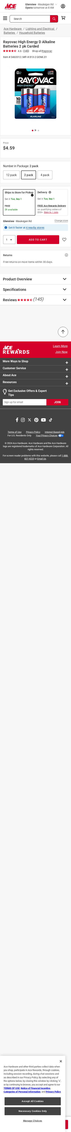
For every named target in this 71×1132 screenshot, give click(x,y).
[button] (35, 93)
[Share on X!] (29, 419)
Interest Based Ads (54, 431)
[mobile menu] (5, 17)
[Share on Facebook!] (17, 419)
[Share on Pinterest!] (36, 419)
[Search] (54, 18)
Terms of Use (14, 431)
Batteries (10, 33)
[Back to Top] (63, 332)
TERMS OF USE (12, 1088)
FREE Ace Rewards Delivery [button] (52, 206)
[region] (32, 1094)
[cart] (64, 18)
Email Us (41, 458)
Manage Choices (32, 1120)
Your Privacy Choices (47, 435)
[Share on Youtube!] (43, 419)
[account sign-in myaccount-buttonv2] (63, 6)
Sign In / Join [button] (51, 212)
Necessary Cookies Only (33, 1111)
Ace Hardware (13, 29)
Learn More (60, 346)
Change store (61, 220)
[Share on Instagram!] (23, 419)
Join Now (61, 352)
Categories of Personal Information (22, 1091)
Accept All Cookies (33, 1101)
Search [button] (18, 18)
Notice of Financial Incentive (35, 1088)
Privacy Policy (33, 431)
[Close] (61, 1061)
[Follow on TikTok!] (50, 419)
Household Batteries (32, 33)
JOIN (57, 402)
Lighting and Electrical (40, 29)
